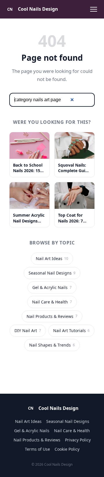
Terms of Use (37, 449)
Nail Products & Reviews (52, 316)
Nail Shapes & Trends (52, 345)
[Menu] (93, 9)
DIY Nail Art (27, 330)
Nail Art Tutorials (71, 330)
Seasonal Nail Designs (52, 273)
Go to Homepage (52, 367)
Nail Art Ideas (52, 258)
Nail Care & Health (52, 302)
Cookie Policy (67, 449)
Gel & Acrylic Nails (51, 287)
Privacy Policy (78, 440)
